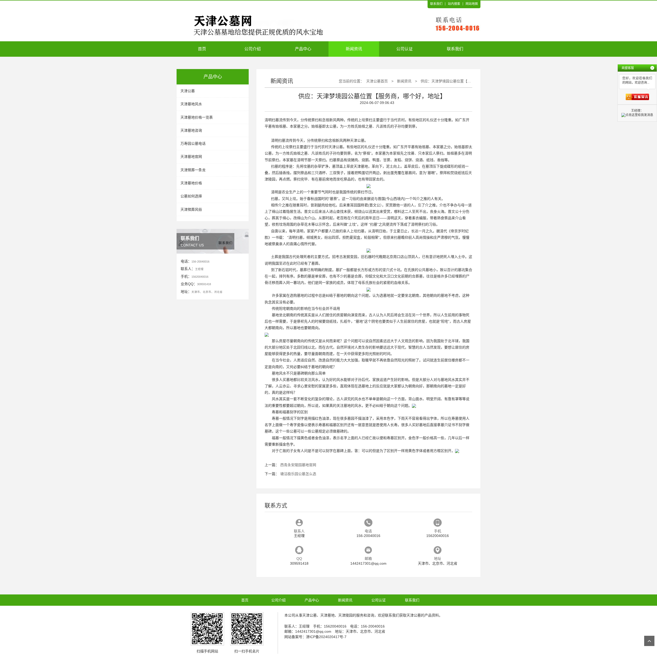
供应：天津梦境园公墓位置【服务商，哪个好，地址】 (464, 81)
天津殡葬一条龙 (193, 170)
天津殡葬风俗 (191, 209)
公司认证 (404, 49)
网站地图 (472, 3)
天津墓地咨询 (191, 130)
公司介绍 (252, 49)
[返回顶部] (649, 641)
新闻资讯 (354, 49)
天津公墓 (187, 91)
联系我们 (436, 3)
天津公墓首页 (377, 81)
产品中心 (303, 49)
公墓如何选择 (191, 196)
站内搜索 (454, 3)
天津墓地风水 (191, 104)
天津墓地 (361, 166)
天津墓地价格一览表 (196, 117)
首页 (202, 49)
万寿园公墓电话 (193, 143)
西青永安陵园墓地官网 (298, 465)
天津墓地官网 (191, 157)
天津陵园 (345, 615)
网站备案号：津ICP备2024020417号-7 (315, 637)
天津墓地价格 (191, 183)
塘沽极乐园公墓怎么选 (298, 474)
